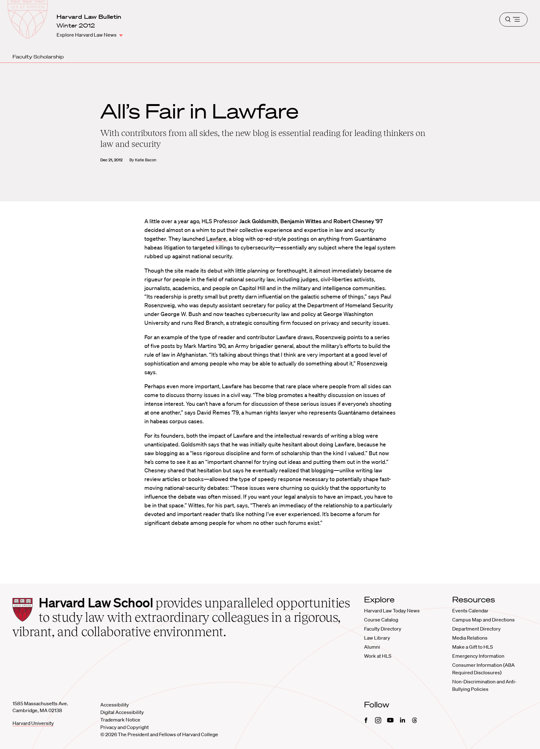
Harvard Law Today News (392, 610)
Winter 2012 (76, 25)
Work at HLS (377, 656)
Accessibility (114, 704)
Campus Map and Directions (483, 619)
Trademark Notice (120, 719)
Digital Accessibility (122, 712)
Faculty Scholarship (38, 56)
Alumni (372, 647)
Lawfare (216, 238)
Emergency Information (478, 656)
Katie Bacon (145, 160)
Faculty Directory (382, 629)
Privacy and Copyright (124, 727)
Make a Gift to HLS (472, 647)
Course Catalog (381, 619)
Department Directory (476, 629)
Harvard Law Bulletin (89, 16)
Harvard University (33, 723)
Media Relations (470, 638)
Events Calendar (470, 610)
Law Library (377, 638)
